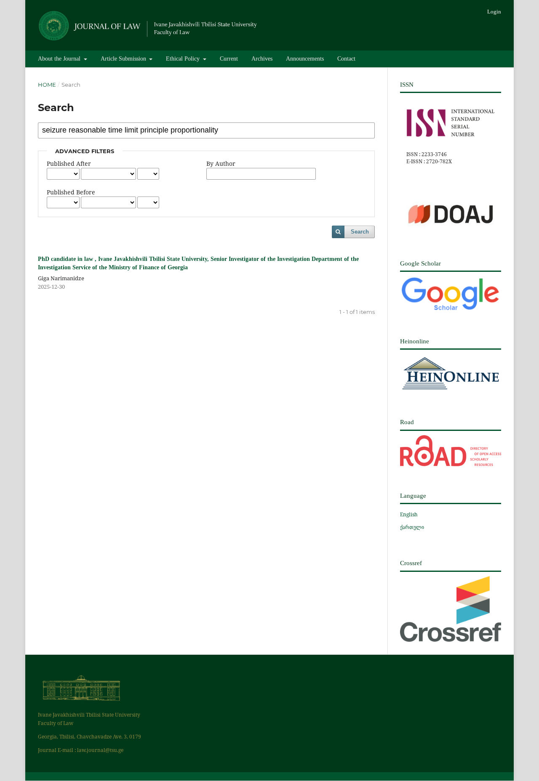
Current (229, 59)
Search (360, 231)
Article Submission (124, 59)
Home (47, 84)
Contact (346, 59)
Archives (261, 59)
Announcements (305, 59)
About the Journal (60, 59)
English (409, 514)
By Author (220, 163)
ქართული (412, 527)
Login (494, 11)
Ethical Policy (183, 59)
